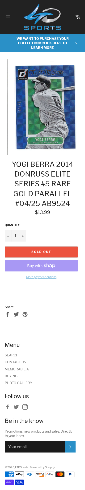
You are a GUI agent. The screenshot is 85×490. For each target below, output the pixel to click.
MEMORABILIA (17, 369)
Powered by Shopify (42, 467)
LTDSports (22, 467)
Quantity (12, 225)
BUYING (11, 376)
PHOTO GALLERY (18, 383)
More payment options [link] (41, 277)
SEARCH (11, 355)
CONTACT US (15, 362)
